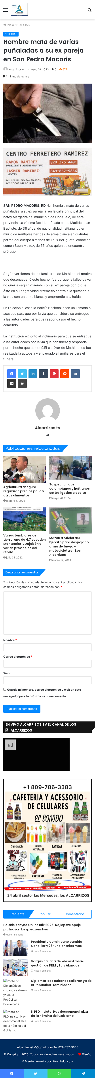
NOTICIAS (23, 25)
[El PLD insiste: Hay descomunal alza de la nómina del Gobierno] (15, 1021)
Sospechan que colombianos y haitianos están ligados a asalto (69, 488)
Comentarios (75, 914)
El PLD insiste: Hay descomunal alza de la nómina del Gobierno (59, 1013)
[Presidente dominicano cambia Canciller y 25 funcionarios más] (15, 948)
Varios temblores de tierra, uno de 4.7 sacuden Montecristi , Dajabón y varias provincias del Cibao (24, 543)
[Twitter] (22, 373)
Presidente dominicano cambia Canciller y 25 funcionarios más (56, 943)
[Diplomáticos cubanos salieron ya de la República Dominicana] (15, 993)
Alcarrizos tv (17, 69)
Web (6, 673)
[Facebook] (11, 373)
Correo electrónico (17, 656)
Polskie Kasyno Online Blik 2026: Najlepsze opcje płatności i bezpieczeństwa (42, 927)
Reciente (18, 914)
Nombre (10, 640)
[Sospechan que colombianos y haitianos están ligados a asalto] (70, 468)
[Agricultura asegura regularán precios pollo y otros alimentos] (24, 469)
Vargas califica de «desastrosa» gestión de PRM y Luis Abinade (57, 963)
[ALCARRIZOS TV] (19, 9)
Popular (44, 914)
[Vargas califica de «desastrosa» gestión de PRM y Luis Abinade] (15, 967)
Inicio (10, 25)
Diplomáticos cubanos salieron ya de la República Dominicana (61, 983)
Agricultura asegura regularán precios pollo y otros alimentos (23, 491)
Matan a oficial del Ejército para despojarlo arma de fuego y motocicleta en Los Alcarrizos (69, 546)
